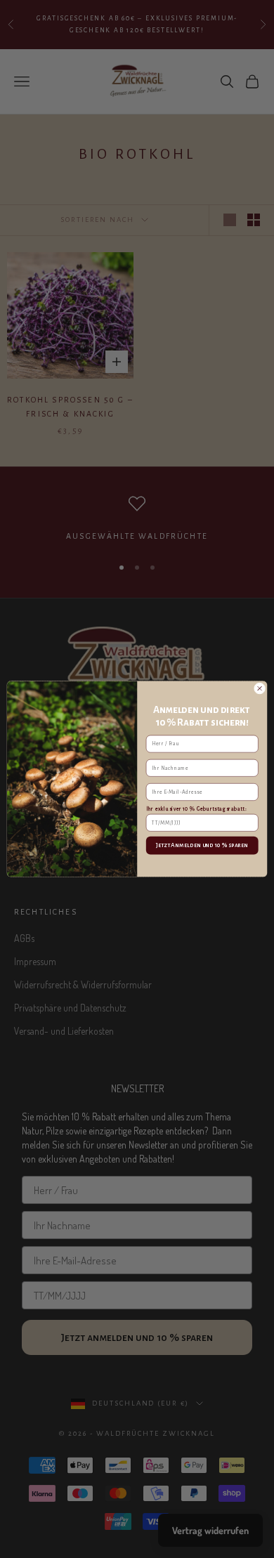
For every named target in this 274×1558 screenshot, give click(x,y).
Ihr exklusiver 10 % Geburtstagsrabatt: (196, 808)
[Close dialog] (259, 688)
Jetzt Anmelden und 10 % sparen (202, 845)
